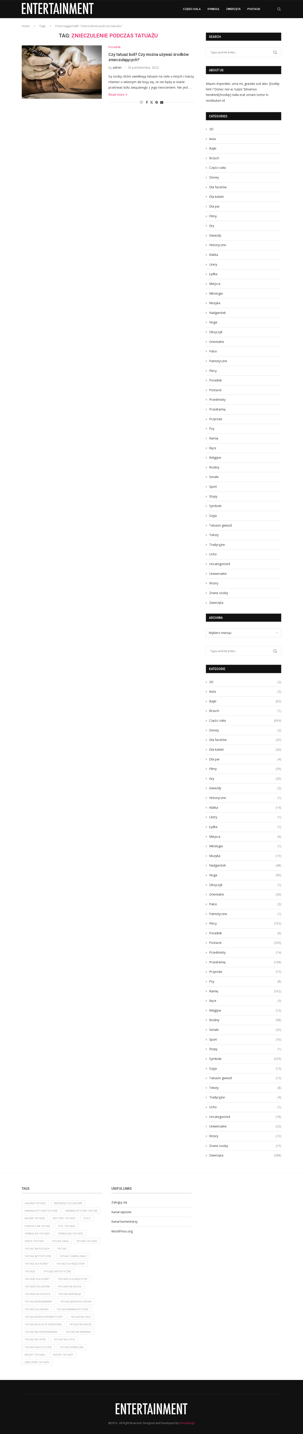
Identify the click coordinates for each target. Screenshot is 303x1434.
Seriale (214, 477)
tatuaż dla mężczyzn (70, 1263)
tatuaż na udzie (35, 1339)
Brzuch (214, 158)
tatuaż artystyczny (38, 1256)
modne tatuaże (35, 1218)
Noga (213, 322)
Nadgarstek (217, 313)
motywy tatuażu (64, 1218)
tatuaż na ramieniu (78, 1331)
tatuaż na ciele (81, 1316)
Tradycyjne (217, 544)
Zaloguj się (119, 1202)
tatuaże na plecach (38, 1294)
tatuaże (30, 1271)
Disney (214, 177)
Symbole (213, 9)
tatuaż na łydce (64, 1339)
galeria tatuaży (35, 1203)
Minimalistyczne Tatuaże (41, 1210)
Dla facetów (218, 187)
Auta (212, 139)
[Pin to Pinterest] (156, 102)
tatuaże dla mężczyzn (72, 1278)
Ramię (213, 438)
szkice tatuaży (34, 1241)
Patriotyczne (218, 361)
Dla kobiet (216, 196)
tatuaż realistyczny (38, 1347)
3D (211, 129)
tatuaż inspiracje (69, 1294)
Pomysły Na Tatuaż (37, 1226)
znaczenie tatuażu (37, 1362)
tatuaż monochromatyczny (44, 1316)
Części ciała (192, 9)
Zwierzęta (233, 9)
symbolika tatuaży (70, 1233)
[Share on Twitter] (151, 102)
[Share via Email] (161, 102)
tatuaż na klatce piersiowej (43, 1324)
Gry (211, 225)
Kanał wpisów (121, 1212)
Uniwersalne (218, 573)
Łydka (213, 274)
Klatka (213, 255)
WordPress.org (122, 1231)
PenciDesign (187, 1423)
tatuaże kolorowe (37, 1286)
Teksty (214, 535)
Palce (213, 351)
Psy (211, 428)
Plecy (213, 371)
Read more (116, 94)
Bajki (212, 148)
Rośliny (214, 467)
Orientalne (216, 342)
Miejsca (214, 284)
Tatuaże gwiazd (220, 525)
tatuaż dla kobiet (37, 1263)
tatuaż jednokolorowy (76, 1301)
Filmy (213, 216)
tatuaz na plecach (37, 1248)
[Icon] (61, 72)
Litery (213, 264)
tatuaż (62, 1248)
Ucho (213, 554)
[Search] (279, 9)
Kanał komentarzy (124, 1221)
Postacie (253, 9)
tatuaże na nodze (69, 1286)
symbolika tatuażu (37, 1233)
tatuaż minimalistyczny (73, 1309)
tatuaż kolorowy (37, 1309)
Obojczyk (215, 332)
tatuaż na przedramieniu (41, 1331)
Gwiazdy (215, 235)
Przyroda (215, 419)
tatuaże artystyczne (57, 1271)
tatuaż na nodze (80, 1324)
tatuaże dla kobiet (37, 1278)
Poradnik (215, 380)
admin (117, 67)
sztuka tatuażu (86, 1241)
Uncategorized (219, 564)
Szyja (213, 515)
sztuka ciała (60, 1241)
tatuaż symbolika (71, 1347)
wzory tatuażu (35, 1354)
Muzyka (214, 303)
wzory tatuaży (63, 1354)
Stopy (213, 496)
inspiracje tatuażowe (68, 1203)
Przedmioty (217, 399)
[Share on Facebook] (147, 102)
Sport (213, 486)
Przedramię (217, 409)
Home (26, 26)
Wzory (213, 583)
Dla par (214, 206)
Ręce (212, 448)
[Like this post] (141, 102)
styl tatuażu (66, 1226)
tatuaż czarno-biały (73, 1256)
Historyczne (217, 245)
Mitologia (216, 293)
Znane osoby (218, 593)
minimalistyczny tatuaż (81, 1210)
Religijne (215, 457)
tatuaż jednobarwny (38, 1301)
